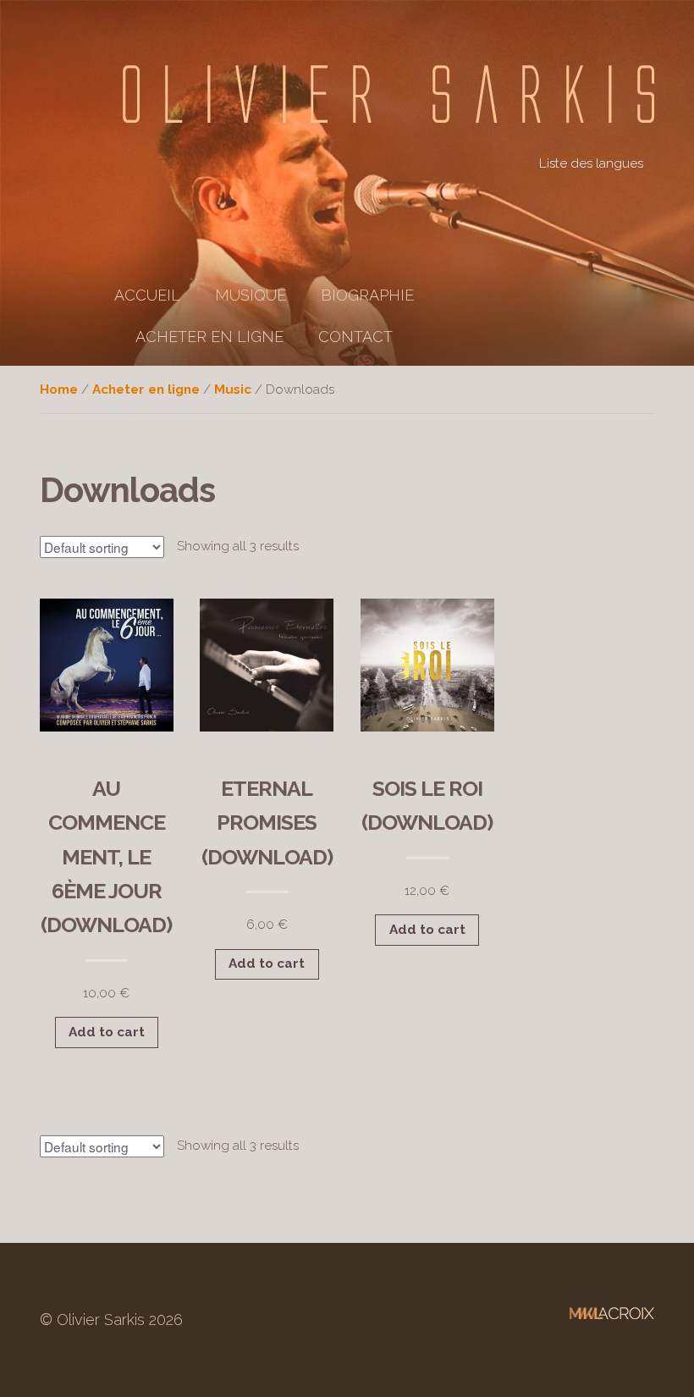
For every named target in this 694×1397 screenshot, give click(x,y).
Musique (250, 295)
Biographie (367, 295)
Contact (355, 336)
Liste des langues (591, 163)
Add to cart (107, 1032)
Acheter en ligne (209, 336)
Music (232, 389)
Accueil (147, 295)
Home (59, 389)
